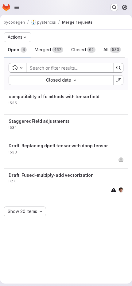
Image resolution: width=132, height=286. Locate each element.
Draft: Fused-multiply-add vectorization (51, 175)
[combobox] (61, 80)
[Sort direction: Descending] (118, 80)
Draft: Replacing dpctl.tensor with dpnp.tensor (58, 145)
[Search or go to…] (114, 7)
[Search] (118, 68)
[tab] (17, 49)
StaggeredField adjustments (39, 121)
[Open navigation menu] (17, 7)
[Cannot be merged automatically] (113, 189)
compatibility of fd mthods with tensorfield (54, 96)
